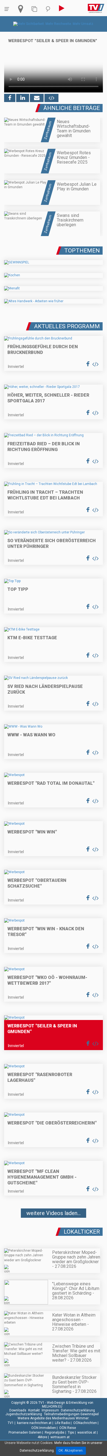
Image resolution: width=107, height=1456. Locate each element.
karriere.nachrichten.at (34, 1423)
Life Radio (62, 1423)
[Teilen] (37, 98)
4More (42, 1437)
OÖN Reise (67, 1428)
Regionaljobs (54, 1432)
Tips (71, 1432)
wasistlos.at (86, 1432)
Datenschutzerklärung (78, 1410)
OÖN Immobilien (43, 1428)
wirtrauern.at (60, 1437)
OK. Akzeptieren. (70, 1450)
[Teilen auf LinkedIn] (22, 98)
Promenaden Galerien (25, 1432)
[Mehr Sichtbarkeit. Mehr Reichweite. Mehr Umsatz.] (53, 24)
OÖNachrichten (85, 1423)
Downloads (17, 1410)
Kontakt (34, 1410)
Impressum (50, 1410)
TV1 (11, 1423)
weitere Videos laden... (53, 1213)
